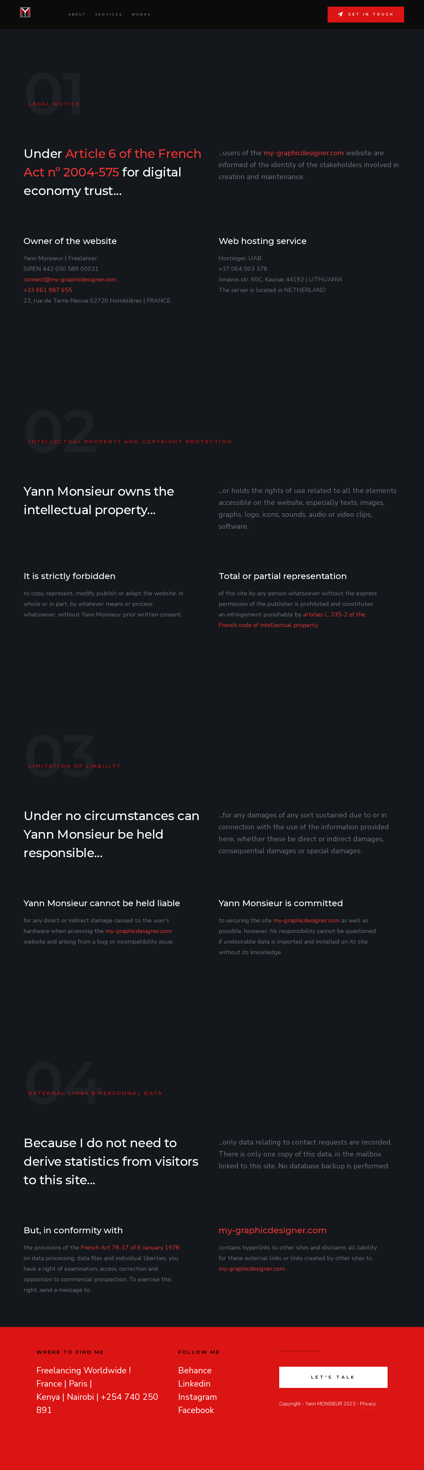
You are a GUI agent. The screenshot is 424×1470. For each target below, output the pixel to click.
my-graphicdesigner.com (304, 153)
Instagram (197, 1397)
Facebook (196, 1410)
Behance (195, 1370)
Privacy (368, 1403)
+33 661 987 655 (48, 290)
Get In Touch (371, 14)
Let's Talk (333, 1377)
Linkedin (194, 1384)
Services (109, 14)
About (77, 14)
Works (141, 14)
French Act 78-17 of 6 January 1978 (130, 1247)
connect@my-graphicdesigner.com (70, 279)
